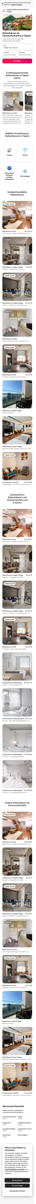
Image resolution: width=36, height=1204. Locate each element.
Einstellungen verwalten (17, 1191)
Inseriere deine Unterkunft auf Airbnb (18, 11)
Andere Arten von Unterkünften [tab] (12, 1110)
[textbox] (10, 55)
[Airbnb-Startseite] (3, 10)
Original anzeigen (16, 5)
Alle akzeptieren (17, 1180)
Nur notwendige (17, 1185)
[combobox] (17, 47)
